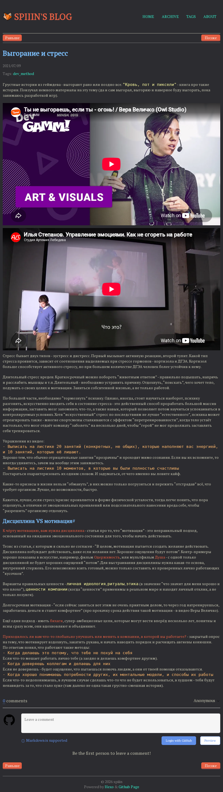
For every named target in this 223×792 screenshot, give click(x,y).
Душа (160, 557)
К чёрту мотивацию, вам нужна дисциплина (43, 530)
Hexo (109, 786)
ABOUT (209, 16)
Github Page (129, 786)
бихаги (56, 620)
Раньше (12, 37)
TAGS (191, 16)
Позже (211, 37)
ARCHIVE (170, 16)
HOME (148, 16)
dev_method (23, 73)
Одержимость (107, 557)
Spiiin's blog (43, 16)
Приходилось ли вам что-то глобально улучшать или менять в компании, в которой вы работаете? (94, 636)
